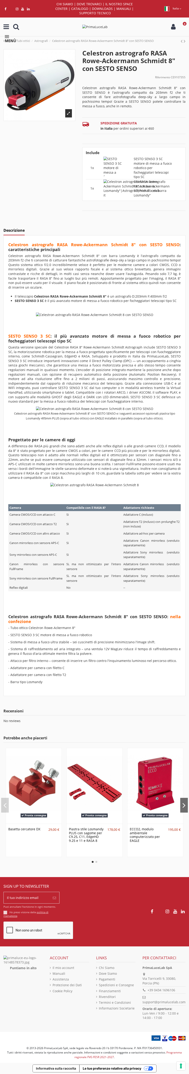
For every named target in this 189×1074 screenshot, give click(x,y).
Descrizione (14, 230)
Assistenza (61, 979)
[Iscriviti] (54, 897)
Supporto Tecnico (95, 13)
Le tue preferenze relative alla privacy (112, 1068)
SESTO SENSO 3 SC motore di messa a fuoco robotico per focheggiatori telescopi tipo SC (153, 168)
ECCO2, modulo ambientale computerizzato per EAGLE (145, 835)
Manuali (123, 8)
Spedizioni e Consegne (116, 985)
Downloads (102, 8)
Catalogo (79, 8)
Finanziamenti (110, 991)
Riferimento (162, 77)
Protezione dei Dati (67, 985)
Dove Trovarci (89, 4)
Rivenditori (107, 997)
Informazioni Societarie (117, 1008)
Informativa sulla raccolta (56, 1068)
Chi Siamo (106, 968)
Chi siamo (64, 4)
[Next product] (185, 41)
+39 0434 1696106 (161, 990)
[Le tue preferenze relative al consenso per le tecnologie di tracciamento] (181, 1066)
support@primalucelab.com (164, 1002)
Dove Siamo (108, 973)
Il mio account (63, 968)
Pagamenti (107, 979)
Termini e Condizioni (115, 1002)
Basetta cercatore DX (24, 829)
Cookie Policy (62, 991)
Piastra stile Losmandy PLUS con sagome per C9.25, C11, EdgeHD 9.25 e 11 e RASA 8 (86, 835)
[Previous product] (182, 41)
